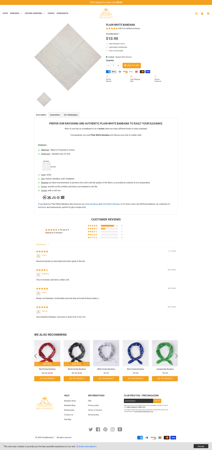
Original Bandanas (33, 13)
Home (5, 13)
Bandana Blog (69, 405)
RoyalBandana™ (48, 437)
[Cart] (208, 13)
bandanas (42, 207)
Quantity (110, 60)
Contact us (68, 415)
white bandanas (91, 204)
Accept (201, 446)
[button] (112, 28)
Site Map (67, 419)
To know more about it (86, 446)
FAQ (89, 401)
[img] (42, 251)
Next (177, 355)
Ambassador (62, 13)
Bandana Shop (70, 401)
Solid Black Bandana (111, 204)
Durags (51, 13)
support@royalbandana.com (144, 411)
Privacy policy (93, 405)
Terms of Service (95, 410)
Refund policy (93, 415)
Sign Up (157, 401)
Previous (35, 355)
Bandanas (14, 13)
